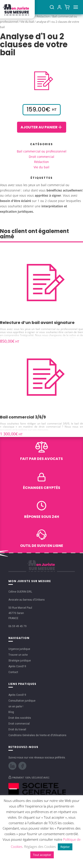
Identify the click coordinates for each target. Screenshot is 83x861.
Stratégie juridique (19, 660)
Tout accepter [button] (42, 855)
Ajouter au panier (39, 127)
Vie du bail (27, 22)
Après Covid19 (17, 666)
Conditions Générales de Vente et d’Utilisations (37, 735)
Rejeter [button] (65, 847)
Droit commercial (41, 156)
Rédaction (41, 162)
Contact (13, 672)
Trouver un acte (18, 654)
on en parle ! (15, 706)
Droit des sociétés (19, 717)
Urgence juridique (19, 649)
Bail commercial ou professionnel (41, 151)
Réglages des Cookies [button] (40, 846)
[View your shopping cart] (67, 6)
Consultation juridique (21, 700)
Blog (11, 712)
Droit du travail (17, 729)
